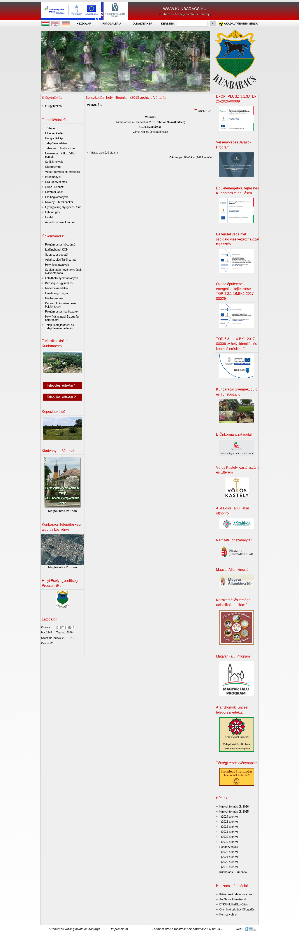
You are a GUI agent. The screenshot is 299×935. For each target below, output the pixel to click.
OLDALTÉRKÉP (142, 23)
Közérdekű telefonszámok (235, 894)
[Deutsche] (66, 25)
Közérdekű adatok (56, 288)
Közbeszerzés (54, 298)
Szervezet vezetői (56, 254)
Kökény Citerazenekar (59, 202)
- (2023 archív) (228, 821)
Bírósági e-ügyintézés (59, 283)
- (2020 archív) (228, 836)
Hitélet (49, 217)
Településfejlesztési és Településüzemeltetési (59, 326)
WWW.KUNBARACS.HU (184, 9)
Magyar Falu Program (233, 656)
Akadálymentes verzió (241, 23)
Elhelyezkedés (54, 133)
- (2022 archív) (228, 826)
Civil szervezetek (56, 182)
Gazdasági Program (57, 293)
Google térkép (54, 138)
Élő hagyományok (56, 197)
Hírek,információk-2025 (234, 811)
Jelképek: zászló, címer (60, 148)
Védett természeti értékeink (62, 171)
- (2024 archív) (228, 816)
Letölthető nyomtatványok (61, 278)
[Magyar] (45, 25)
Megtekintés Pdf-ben (62, 511)
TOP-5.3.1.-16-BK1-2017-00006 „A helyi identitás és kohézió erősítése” (236, 344)
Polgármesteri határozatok (61, 311)
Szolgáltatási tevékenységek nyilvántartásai (63, 271)
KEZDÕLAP (84, 23)
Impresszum (119, 929)
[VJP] (116, 18)
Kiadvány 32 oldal (58, 451)
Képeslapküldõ (53, 412)
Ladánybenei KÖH (56, 249)
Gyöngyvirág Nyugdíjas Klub (63, 207)
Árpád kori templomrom (60, 222)
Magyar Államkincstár (233, 569)
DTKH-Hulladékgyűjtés (233, 904)
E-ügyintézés (53, 106)
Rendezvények (228, 846)
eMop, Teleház (54, 187)
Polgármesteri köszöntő (60, 244)
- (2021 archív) (228, 831)
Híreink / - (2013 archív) (197, 157)
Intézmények (53, 177)
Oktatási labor (54, 192)
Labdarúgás (52, 212)
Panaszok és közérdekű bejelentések (60, 305)
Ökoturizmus (53, 166)
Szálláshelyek (54, 161)
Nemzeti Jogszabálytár (234, 540)
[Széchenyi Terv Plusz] (72, 18)
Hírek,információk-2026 (234, 806)
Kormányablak (228, 914)
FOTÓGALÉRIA (111, 23)
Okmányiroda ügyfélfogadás (237, 909)
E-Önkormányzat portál (234, 434)
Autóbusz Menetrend (232, 899)
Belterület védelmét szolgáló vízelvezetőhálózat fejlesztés (237, 239)
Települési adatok (56, 143)
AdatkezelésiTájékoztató (60, 259)
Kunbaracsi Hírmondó (233, 872)
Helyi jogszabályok (57, 264)
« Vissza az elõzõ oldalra (102, 152)
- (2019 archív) (228, 841)
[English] (55, 25)
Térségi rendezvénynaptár (236, 763)
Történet (50, 128)
